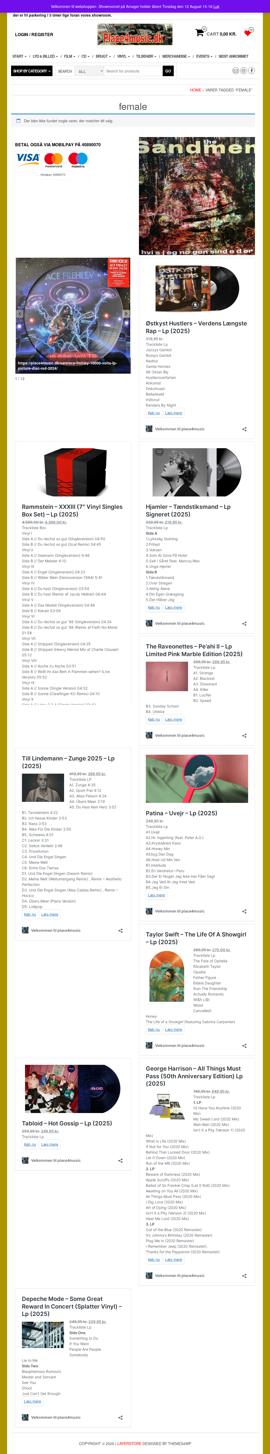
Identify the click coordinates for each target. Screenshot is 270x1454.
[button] (126, 314)
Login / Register (34, 34)
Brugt (102, 56)
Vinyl (122, 56)
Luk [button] (216, 6)
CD (84, 56)
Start (18, 56)
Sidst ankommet (233, 56)
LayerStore (129, 1443)
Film (68, 56)
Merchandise (174, 56)
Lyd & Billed (44, 56)
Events (203, 56)
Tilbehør (145, 56)
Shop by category (30, 71)
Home (195, 89)
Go (168, 71)
